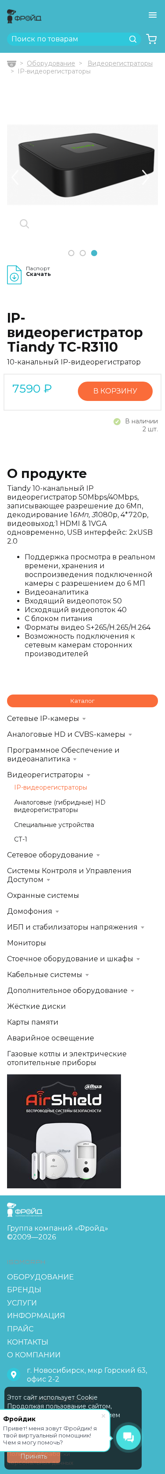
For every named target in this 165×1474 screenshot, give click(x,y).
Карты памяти (33, 1022)
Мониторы (26, 943)
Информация (36, 1316)
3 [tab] (94, 253)
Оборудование (51, 63)
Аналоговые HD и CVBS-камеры (66, 734)
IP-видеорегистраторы (50, 787)
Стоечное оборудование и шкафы (70, 959)
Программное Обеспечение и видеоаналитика (63, 754)
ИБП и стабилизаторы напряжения (72, 927)
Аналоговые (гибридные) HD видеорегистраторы (60, 806)
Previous (14, 177)
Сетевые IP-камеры (43, 718)
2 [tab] (83, 253)
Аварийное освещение (50, 1038)
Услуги (22, 1303)
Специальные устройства (54, 825)
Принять (33, 1456)
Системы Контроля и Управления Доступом (69, 875)
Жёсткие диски (36, 1006)
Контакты (27, 1342)
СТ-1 (20, 839)
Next (145, 177)
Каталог (82, 700)
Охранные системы (43, 895)
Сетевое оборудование (50, 855)
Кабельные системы (44, 974)
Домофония (29, 911)
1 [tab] (71, 253)
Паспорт (38, 271)
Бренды (24, 1290)
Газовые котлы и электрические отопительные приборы (67, 1058)
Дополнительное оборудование (67, 990)
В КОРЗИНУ (115, 391)
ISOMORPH (26, 1262)
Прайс (20, 1329)
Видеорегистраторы (120, 63)
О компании (34, 1355)
